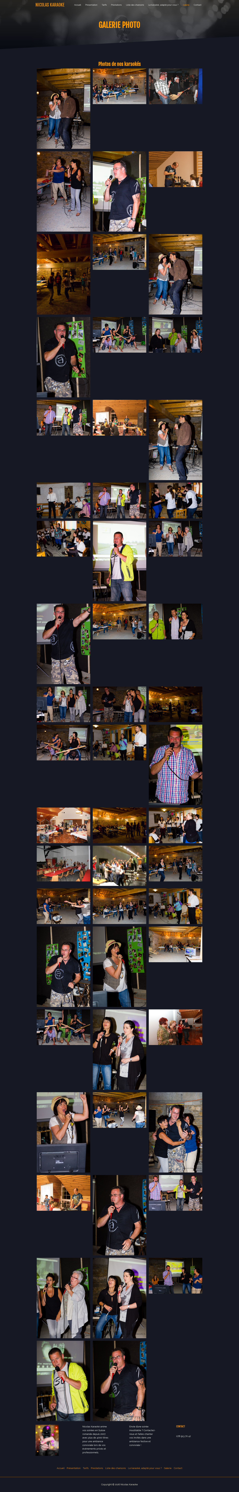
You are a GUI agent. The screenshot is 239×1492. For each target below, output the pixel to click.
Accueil (77, 5)
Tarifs (104, 5)
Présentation (91, 5)
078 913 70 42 (183, 1436)
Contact (197, 5)
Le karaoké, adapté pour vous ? (163, 5)
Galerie (186, 5)
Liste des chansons (135, 5)
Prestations (116, 5)
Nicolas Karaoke (49, 5)
